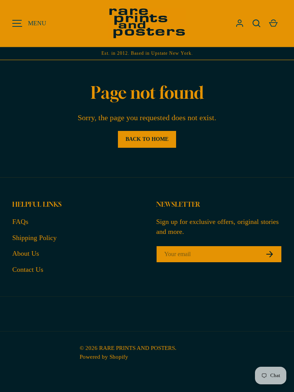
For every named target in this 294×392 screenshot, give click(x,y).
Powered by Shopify (104, 356)
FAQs (20, 221)
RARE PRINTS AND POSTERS (137, 348)
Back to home (147, 139)
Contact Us (27, 269)
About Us (25, 253)
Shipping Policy (34, 238)
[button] (256, 23)
